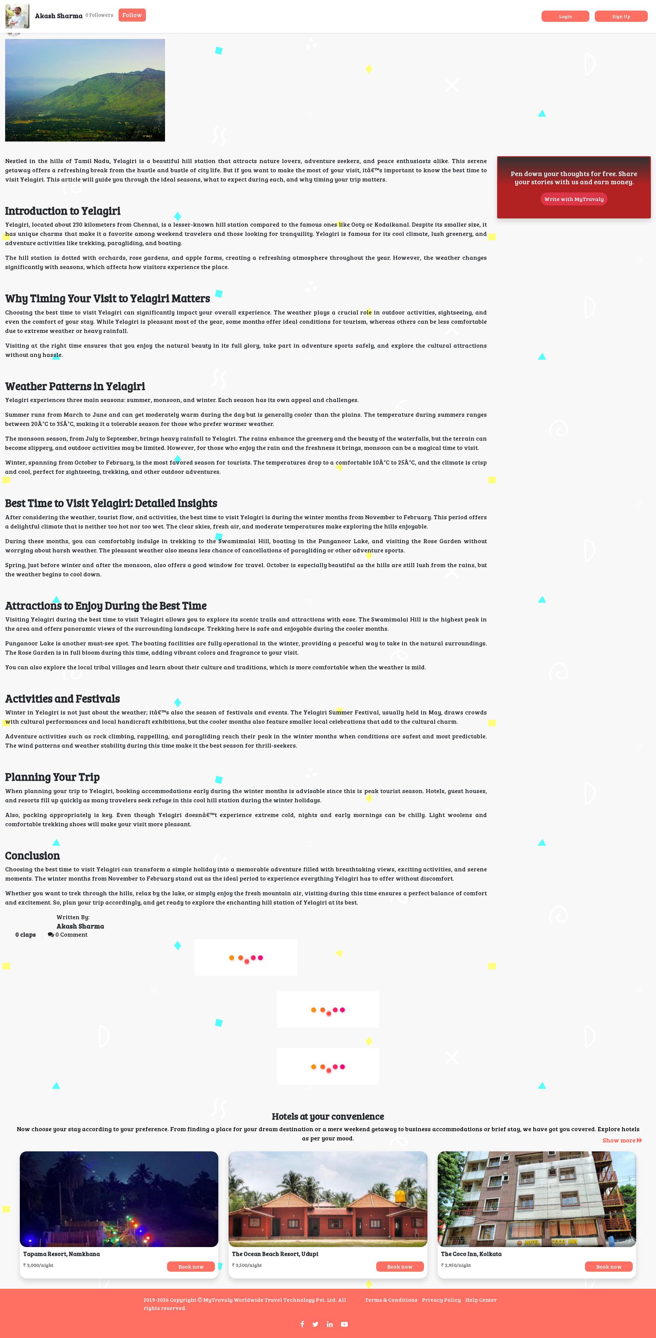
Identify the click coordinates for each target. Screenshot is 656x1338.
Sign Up (621, 16)
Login (565, 16)
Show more (620, 1140)
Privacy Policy (441, 1299)
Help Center (481, 1299)
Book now (191, 1266)
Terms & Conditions (391, 1299)
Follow (132, 15)
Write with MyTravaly (574, 198)
